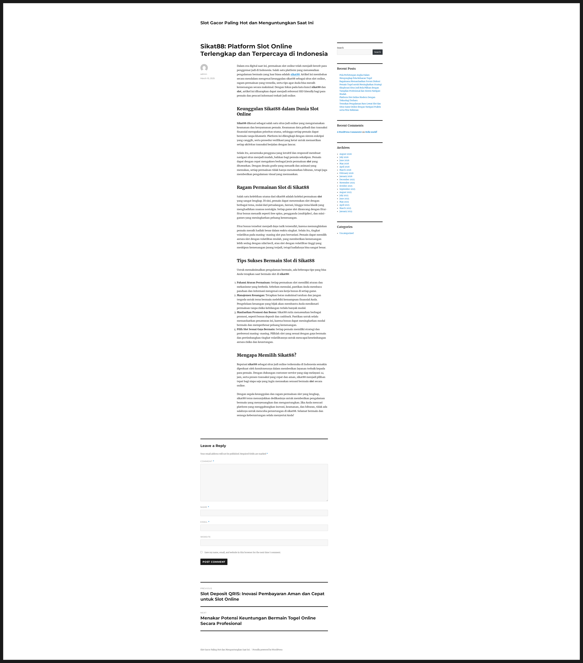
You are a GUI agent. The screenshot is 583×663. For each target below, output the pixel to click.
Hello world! (371, 132)
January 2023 (345, 211)
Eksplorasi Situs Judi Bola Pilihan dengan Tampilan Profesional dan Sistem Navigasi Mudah (359, 90)
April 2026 (344, 167)
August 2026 (345, 154)
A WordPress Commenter (349, 132)
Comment (207, 461)
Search (340, 48)
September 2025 (347, 189)
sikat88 (295, 74)
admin (203, 74)
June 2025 (344, 198)
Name (204, 507)
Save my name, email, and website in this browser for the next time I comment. (243, 552)
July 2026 (344, 157)
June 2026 (344, 160)
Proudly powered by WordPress (267, 649)
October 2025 (345, 186)
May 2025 (344, 202)
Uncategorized (346, 233)
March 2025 (345, 208)
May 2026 (344, 163)
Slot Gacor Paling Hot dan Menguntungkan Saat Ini (257, 22)
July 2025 (343, 195)
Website (205, 537)
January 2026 (345, 176)
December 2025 (347, 179)
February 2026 (346, 173)
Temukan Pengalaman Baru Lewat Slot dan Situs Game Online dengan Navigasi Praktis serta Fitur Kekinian (360, 106)
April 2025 (344, 205)
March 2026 (345, 170)
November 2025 (347, 182)
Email (205, 522)
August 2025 (345, 192)
